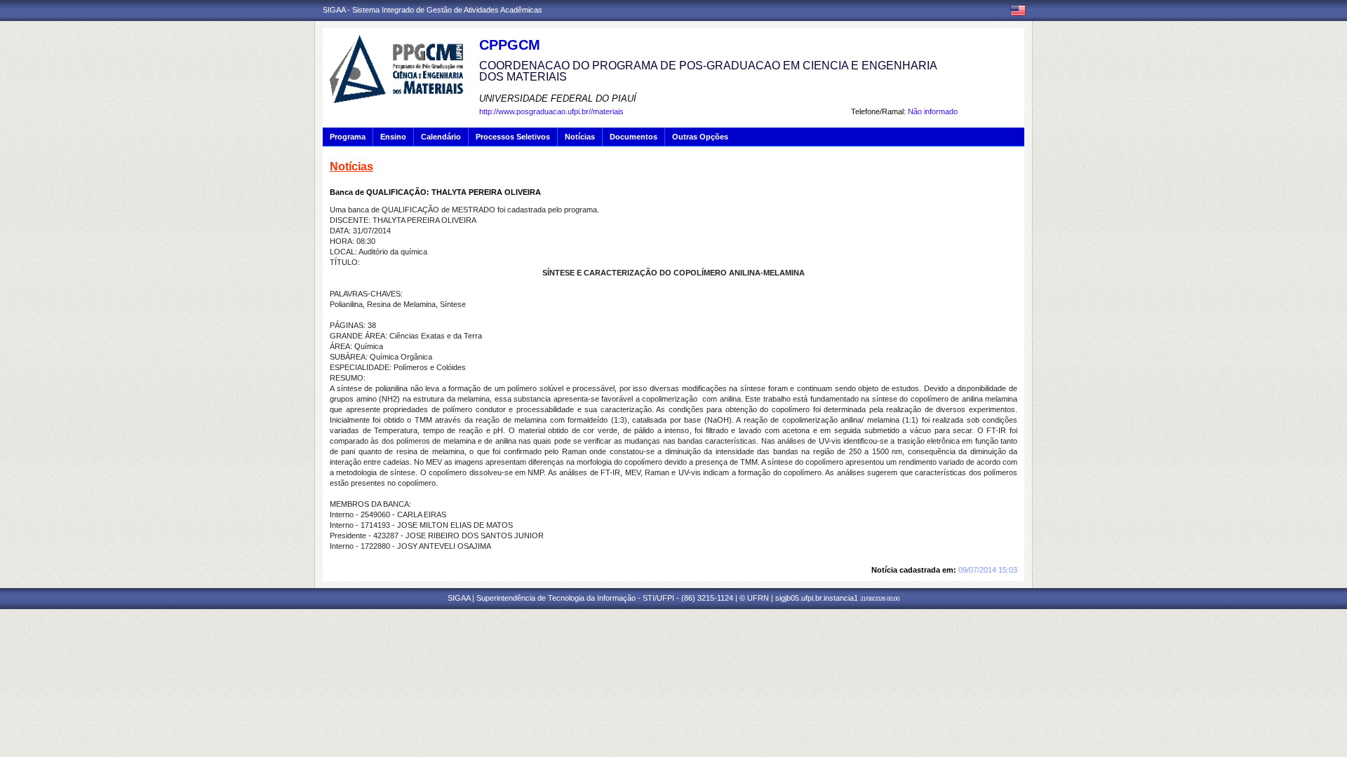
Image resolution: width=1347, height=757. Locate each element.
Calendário (441, 136)
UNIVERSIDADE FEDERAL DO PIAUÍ (557, 98)
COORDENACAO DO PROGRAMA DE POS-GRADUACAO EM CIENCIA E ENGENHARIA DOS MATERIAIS (708, 71)
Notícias (580, 136)
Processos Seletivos (513, 136)
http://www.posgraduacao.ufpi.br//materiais (551, 111)
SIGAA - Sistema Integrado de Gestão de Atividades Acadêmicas (432, 10)
